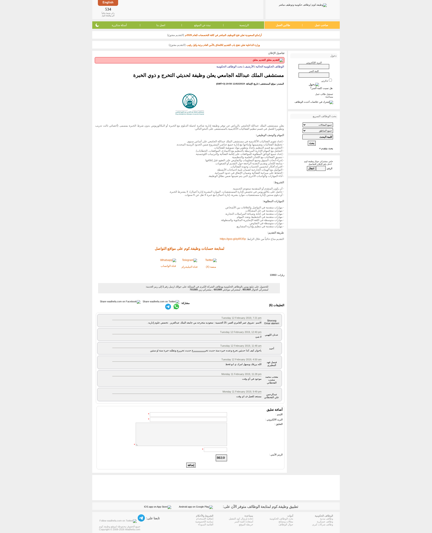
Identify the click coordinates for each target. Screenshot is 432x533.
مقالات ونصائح (286, 521)
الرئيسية (244, 25)
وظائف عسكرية (325, 521)
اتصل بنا (160, 25)
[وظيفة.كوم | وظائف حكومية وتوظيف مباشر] (303, 4)
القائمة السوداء (205, 524)
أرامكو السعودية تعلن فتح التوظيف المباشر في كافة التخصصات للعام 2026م (223, 35)
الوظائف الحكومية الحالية (270, 66)
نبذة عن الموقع (202, 25)
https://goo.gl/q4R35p (233, 239)
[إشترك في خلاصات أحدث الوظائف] (314, 101)
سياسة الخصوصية (204, 521)
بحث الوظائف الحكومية (229, 66)
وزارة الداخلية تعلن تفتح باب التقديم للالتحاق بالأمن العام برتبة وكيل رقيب (223, 45)
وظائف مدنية (326, 518)
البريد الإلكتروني (314, 62)
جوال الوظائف (286, 524)
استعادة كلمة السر (243, 521)
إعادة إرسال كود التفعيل (241, 518)
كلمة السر (314, 71)
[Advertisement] (190, 9)
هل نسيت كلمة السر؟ (321, 88)
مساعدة (329, 97)
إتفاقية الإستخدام (204, 518)
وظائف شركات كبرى (322, 524)
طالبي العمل (283, 25)
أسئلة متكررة (119, 25)
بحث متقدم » (326, 148)
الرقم (329, 168)
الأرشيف (249, 66)
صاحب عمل (321, 25)
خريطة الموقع (246, 524)
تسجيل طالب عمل (324, 94)
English (108, 2)
